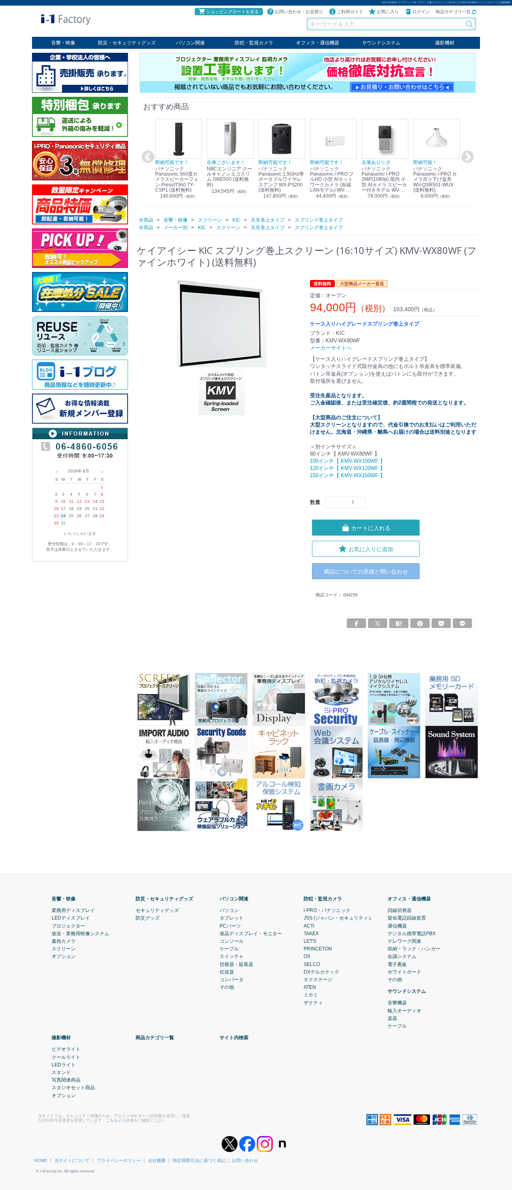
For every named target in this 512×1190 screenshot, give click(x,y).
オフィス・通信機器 (317, 43)
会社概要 (157, 1160)
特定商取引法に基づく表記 (199, 1160)
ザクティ (313, 1002)
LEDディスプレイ (71, 918)
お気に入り (388, 11)
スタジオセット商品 (73, 1087)
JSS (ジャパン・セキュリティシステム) (346, 918)
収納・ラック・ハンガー (414, 949)
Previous (147, 157)
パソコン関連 (190, 43)
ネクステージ (318, 979)
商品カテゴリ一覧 (454, 11)
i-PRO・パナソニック (327, 910)
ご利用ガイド (350, 11)
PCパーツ (230, 925)
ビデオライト (66, 1049)
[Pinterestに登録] (420, 623)
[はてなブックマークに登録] (398, 623)
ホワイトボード (404, 972)
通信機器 (397, 925)
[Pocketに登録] (441, 623)
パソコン (229, 910)
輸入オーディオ (404, 1010)
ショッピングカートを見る (232, 11)
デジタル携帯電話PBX (412, 933)
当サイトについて (72, 1160)
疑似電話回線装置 (407, 918)
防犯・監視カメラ (254, 43)
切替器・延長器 (236, 964)
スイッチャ (232, 956)
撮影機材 (444, 43)
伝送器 (227, 972)
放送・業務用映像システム (80, 933)
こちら (112, 1120)
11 (71, 501)
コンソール (232, 941)
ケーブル (229, 949)
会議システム (402, 956)
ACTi (309, 925)
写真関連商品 (66, 1080)
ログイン (421, 11)
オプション (64, 956)
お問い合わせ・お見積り (299, 11)
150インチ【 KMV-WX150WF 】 (347, 475)
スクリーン (64, 949)
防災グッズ (148, 918)
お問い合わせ (245, 1160)
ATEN (310, 987)
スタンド (61, 1072)
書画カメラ (64, 941)
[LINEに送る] (462, 623)
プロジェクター (68, 925)
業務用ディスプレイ (73, 910)
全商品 (146, 219)
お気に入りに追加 (370, 548)
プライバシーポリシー (119, 1160)
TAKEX (311, 933)
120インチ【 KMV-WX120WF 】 (347, 468)
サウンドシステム (381, 43)
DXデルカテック (321, 972)
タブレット (232, 918)
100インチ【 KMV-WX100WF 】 (347, 461)
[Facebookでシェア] (356, 623)
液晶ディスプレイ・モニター (251, 933)
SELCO (312, 964)
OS (307, 956)
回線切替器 (400, 910)
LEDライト (64, 1065)
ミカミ (311, 995)
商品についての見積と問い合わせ (366, 571)
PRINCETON (318, 949)
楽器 (392, 1018)
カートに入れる (370, 527)
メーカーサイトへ (331, 347)
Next (466, 157)
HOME (40, 1160)
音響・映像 (63, 43)
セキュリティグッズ (157, 910)
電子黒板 (397, 964)
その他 (227, 987)
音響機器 (397, 1003)
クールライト (66, 1057)
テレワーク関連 (404, 941)
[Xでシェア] (377, 623)
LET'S (310, 941)
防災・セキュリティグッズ (127, 43)
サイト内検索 (234, 1037)
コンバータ (232, 979)
